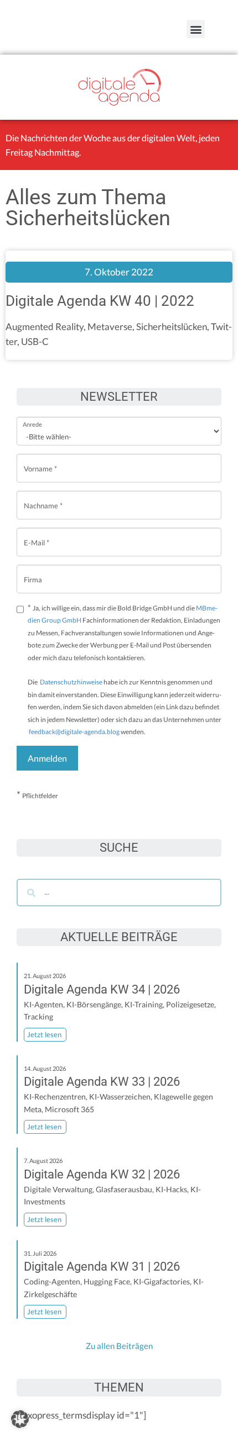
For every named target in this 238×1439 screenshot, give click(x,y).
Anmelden (47, 758)
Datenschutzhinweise (71, 682)
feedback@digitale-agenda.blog (74, 732)
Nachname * (43, 497)
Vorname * (40, 460)
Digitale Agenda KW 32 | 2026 (102, 1174)
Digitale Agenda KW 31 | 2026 (102, 1266)
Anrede (32, 417)
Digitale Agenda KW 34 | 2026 (102, 989)
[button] (196, 29)
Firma (33, 571)
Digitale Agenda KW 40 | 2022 (100, 301)
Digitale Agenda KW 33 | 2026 (102, 1081)
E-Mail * (36, 534)
